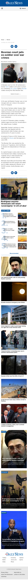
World (8, 39)
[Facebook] (12, 46)
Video (4, 561)
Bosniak (24, 88)
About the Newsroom (7, 574)
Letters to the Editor (19, 574)
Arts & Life (14, 559)
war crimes (13, 88)
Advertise (3, 576)
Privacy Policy (4, 572)
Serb (7, 86)
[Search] (20, 8)
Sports (21, 559)
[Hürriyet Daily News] (14, 3)
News (2, 39)
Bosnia (12, 138)
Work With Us (17, 572)
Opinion (21, 557)
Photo (12, 561)
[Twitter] (16, 46)
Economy (13, 557)
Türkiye (4, 557)
